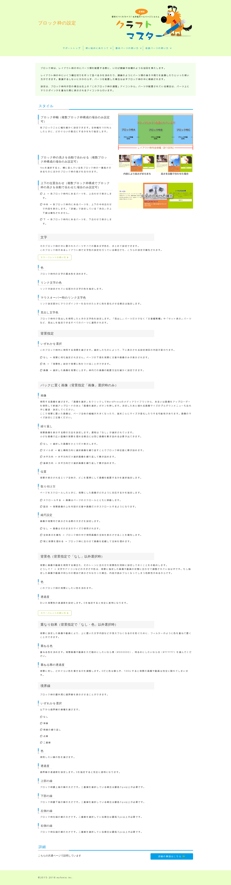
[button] (111, 48)
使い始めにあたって (97, 48)
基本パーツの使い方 (127, 48)
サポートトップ (72, 48)
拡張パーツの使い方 (157, 48)
